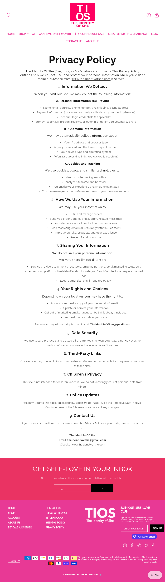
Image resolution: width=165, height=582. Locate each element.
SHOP (11, 512)
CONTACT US (53, 508)
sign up (157, 528)
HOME (11, 508)
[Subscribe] (102, 488)
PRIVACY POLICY (55, 527)
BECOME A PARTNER (20, 527)
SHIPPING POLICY (55, 522)
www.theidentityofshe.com (91, 79)
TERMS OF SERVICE (57, 512)
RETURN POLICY (55, 517)
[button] (9, 15)
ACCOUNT (14, 517)
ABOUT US (14, 522)
